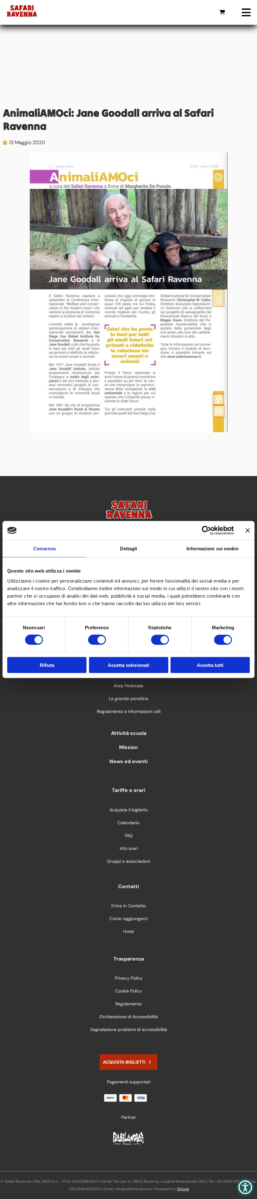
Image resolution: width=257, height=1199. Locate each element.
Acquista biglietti (124, 1062)
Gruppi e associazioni (128, 861)
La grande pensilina (128, 698)
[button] (245, 1187)
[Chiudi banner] (247, 530)
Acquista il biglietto (128, 810)
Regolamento (128, 1004)
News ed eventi (128, 761)
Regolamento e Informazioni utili (128, 711)
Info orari (129, 848)
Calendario (128, 822)
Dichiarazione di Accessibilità (128, 1016)
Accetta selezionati (128, 665)
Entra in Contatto (128, 905)
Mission (128, 747)
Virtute (183, 1188)
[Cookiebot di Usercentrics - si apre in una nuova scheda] (206, 530)
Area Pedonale (128, 686)
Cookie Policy (128, 991)
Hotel (128, 931)
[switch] (97, 640)
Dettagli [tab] (128, 548)
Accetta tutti (210, 665)
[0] (222, 12)
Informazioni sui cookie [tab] (212, 548)
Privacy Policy (129, 978)
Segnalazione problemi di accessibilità (128, 1029)
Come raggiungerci (128, 918)
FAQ (129, 835)
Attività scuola (128, 733)
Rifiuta (47, 665)
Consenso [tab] (44, 548)
